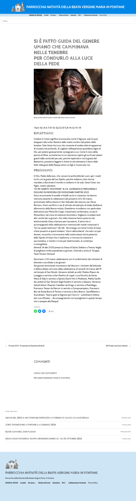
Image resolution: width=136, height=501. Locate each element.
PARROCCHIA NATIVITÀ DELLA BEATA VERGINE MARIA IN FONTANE (75, 7)
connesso (46, 378)
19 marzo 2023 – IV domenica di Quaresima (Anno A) (26, 346)
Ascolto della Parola (59, 118)
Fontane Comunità (70, 118)
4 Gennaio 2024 (126, 425)
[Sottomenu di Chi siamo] (56, 15)
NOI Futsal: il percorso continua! (117, 346)
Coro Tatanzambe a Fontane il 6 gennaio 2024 (30, 424)
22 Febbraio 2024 (126, 418)
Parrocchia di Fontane (46, 118)
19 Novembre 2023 (126, 432)
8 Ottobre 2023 (126, 439)
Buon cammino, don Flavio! (20, 432)
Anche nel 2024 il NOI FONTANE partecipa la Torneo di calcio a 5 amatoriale (47, 418)
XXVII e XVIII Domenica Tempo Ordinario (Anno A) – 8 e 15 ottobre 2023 (43, 438)
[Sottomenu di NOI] (81, 15)
